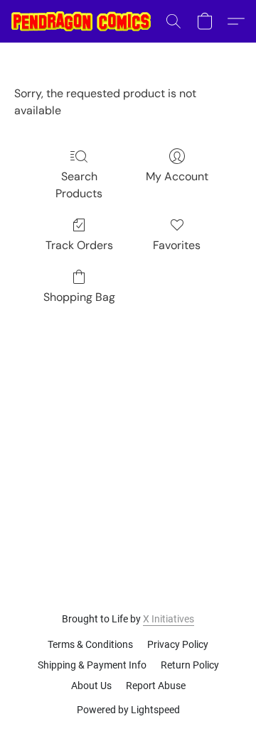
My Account (177, 176)
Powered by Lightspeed (128, 709)
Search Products (78, 185)
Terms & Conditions (90, 644)
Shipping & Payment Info (92, 665)
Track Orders (79, 245)
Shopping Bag (79, 297)
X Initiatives (168, 619)
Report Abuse (156, 685)
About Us (91, 685)
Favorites (177, 245)
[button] (84, 21)
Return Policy (190, 665)
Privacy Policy (177, 644)
